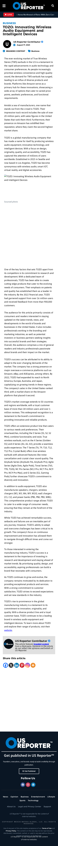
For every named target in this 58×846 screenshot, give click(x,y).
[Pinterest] (22, 665)
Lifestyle (51, 797)
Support (47, 806)
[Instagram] (27, 665)
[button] (53, 6)
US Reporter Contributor (27, 41)
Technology (33, 800)
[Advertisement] (29, 234)
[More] (33, 665)
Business (9, 23)
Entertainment (38, 797)
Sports (22, 800)
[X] (11, 665)
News (5, 797)
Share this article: (14, 658)
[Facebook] (5, 665)
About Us (11, 806)
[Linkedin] (16, 665)
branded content (41, 644)
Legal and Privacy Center (29, 806)
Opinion (14, 797)
